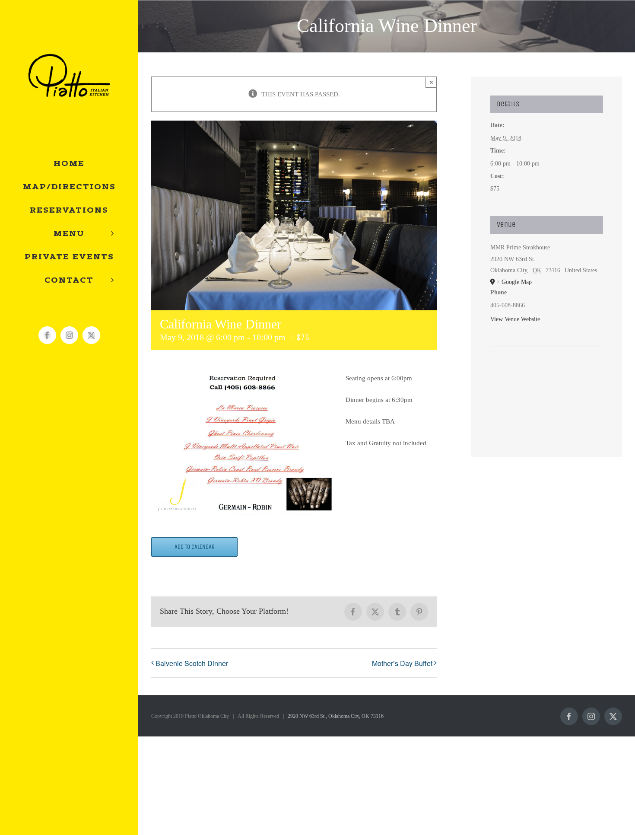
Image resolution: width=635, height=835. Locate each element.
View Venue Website (515, 319)
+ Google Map (514, 282)
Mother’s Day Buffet (402, 663)
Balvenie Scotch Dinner (192, 663)
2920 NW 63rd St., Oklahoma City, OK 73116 (336, 716)
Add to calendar (195, 547)
